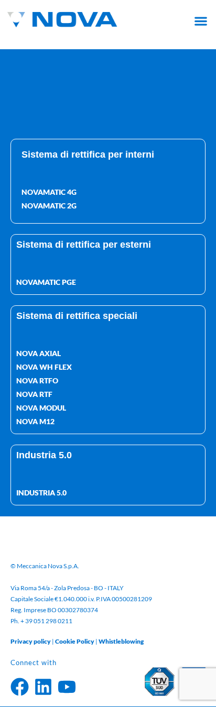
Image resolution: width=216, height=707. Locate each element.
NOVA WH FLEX (44, 366)
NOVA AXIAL (38, 353)
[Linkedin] (43, 687)
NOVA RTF (34, 394)
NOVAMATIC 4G (49, 191)
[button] (200, 20)
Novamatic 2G (49, 205)
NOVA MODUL (41, 407)
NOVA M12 (35, 421)
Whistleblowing (121, 641)
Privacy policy (30, 641)
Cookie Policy (74, 641)
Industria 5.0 (41, 492)
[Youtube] (67, 687)
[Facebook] (19, 687)
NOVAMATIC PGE (46, 282)
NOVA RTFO (37, 380)
